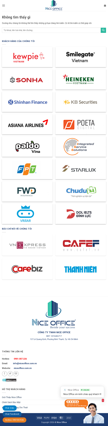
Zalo (9, 408)
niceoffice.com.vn (23, 368)
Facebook (12, 414)
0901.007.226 (20, 359)
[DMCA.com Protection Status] (9, 380)
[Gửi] (103, 30)
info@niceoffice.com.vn (25, 363)
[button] (3, 5)
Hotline (14, 420)
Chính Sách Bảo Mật (11, 402)
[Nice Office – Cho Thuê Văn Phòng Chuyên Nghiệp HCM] (54, 5)
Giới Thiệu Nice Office (12, 397)
